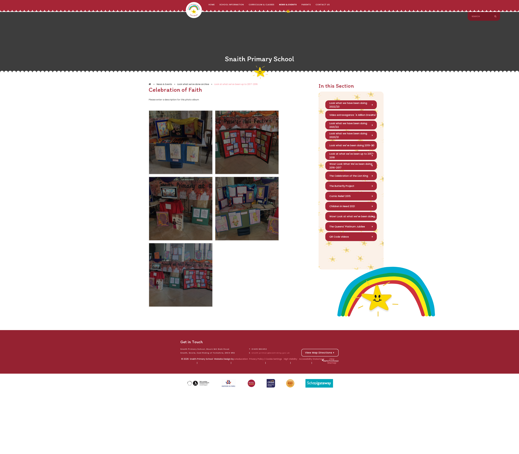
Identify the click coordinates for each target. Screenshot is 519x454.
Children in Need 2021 (342, 206)
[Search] (495, 16)
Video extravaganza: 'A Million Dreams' (352, 115)
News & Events (164, 84)
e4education (241, 359)
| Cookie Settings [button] (273, 359)
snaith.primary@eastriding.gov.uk (271, 353)
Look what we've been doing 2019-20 (351, 145)
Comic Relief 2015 (340, 196)
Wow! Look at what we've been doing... (352, 216)
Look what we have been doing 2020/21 (348, 135)
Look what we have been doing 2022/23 (348, 104)
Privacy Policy (256, 359)
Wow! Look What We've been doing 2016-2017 (350, 165)
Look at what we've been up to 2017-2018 (236, 84)
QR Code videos (339, 236)
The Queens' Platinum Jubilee (347, 226)
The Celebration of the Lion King (348, 175)
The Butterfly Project (341, 186)
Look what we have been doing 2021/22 (348, 125)
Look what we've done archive (193, 84)
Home (150, 84)
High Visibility (290, 359)
